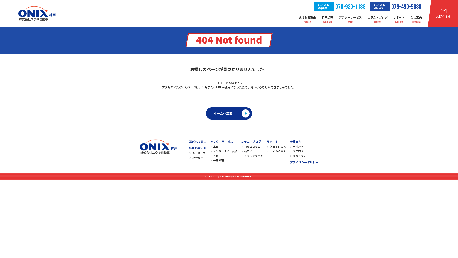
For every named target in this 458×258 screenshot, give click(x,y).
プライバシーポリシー (304, 162)
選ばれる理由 (307, 17)
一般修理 (218, 160)
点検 (216, 156)
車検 (216, 147)
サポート (399, 17)
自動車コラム (252, 147)
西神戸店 (298, 147)
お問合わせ (444, 16)
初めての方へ (278, 147)
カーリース (199, 153)
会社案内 (416, 17)
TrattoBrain (246, 176)
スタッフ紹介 (301, 156)
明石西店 (298, 151)
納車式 (248, 151)
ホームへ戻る (223, 113)
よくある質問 (278, 151)
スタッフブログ (253, 156)
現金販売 (197, 157)
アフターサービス (350, 17)
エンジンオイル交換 (225, 151)
